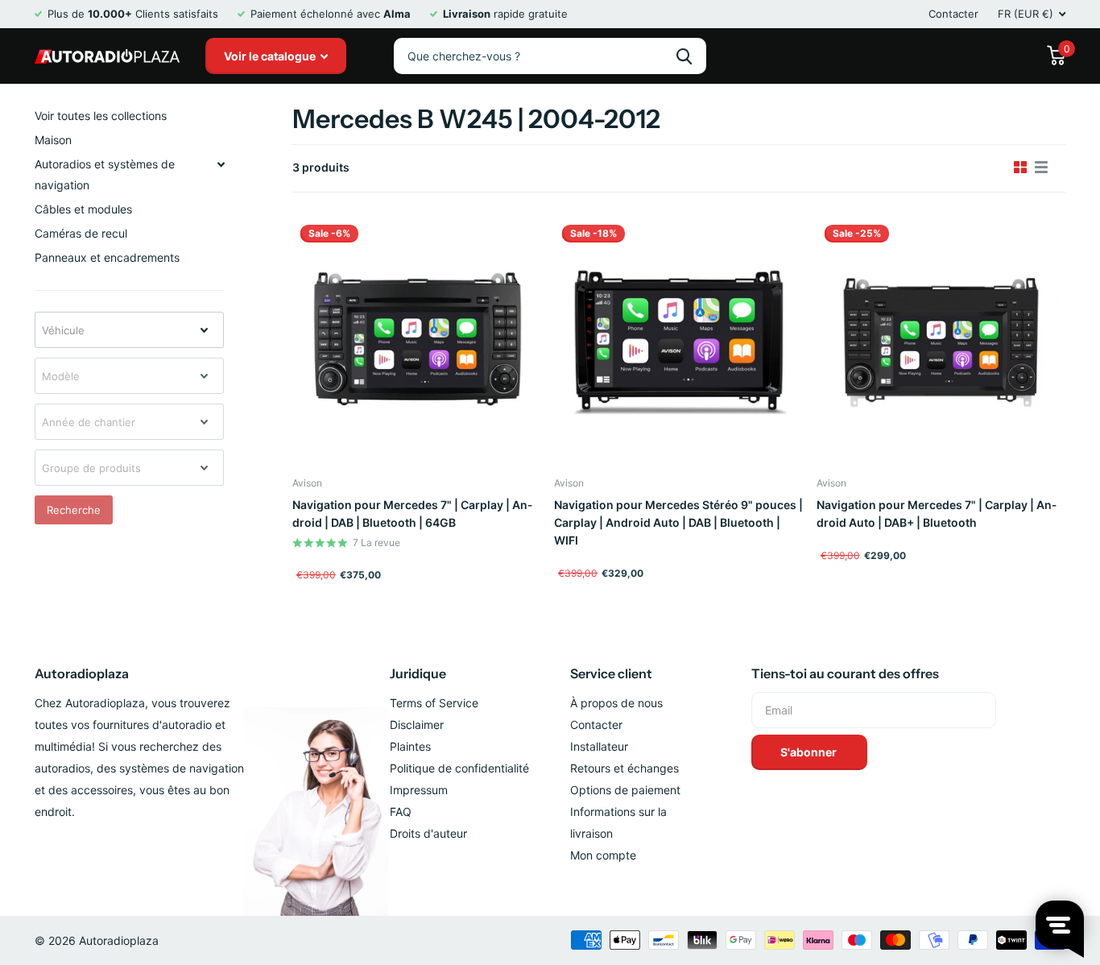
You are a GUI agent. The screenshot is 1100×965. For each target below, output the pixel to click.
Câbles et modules (83, 209)
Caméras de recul (81, 233)
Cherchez (684, 56)
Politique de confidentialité (459, 768)
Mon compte (603, 855)
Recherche (74, 509)
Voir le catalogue (271, 56)
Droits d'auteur (428, 833)
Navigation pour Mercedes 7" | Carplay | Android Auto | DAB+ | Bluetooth (937, 513)
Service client (611, 673)
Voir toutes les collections (101, 115)
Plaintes (410, 746)
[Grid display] (1020, 167)
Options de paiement (625, 790)
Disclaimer (417, 724)
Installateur (599, 746)
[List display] (1041, 167)
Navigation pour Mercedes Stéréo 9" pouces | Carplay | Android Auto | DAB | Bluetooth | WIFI (678, 522)
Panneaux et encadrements (107, 257)
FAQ (400, 811)
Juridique (418, 673)
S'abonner (809, 752)
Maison (53, 140)
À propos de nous (616, 703)
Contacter (953, 13)
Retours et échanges (624, 768)
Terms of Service (434, 703)
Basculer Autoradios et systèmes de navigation (221, 164)
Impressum (419, 790)
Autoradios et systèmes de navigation (105, 174)
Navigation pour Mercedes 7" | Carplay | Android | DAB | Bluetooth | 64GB (412, 513)
